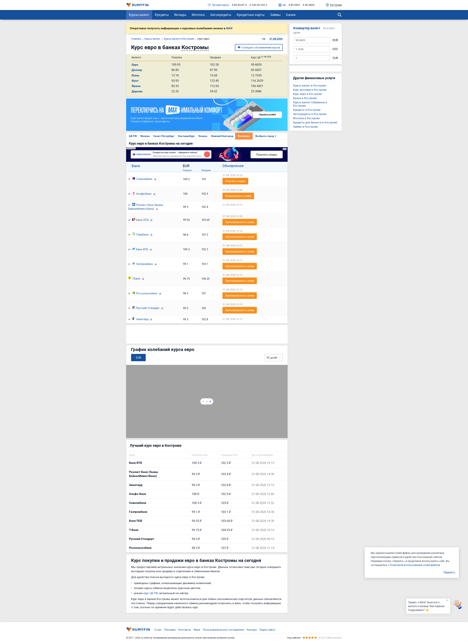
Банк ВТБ (142, 249)
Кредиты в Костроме (306, 109)
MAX (229, 28)
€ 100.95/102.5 (258, 5)
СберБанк (142, 234)
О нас (158, 629)
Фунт (135, 80)
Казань (203, 136)
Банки (290, 14)
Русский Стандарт (147, 308)
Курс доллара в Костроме (310, 89)
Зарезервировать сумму (239, 222)
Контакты (184, 629)
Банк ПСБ (142, 220)
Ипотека (198, 14)
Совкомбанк (144, 179)
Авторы (252, 629)
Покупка (187, 170)
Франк (136, 86)
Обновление (233, 166)
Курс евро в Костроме (307, 93)
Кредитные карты (251, 14)
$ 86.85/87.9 (239, 5)
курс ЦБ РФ (150, 593)
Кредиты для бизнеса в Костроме (315, 122)
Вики (197, 629)
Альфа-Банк (144, 193)
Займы (275, 14)
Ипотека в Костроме (306, 118)
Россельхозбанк (146, 293)
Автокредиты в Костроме (310, 114)
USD (335, 49)
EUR (335, 58)
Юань (135, 75)
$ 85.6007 (294, 5)
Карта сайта (267, 629)
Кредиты (162, 14)
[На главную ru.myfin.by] (138, 630)
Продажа (206, 170)
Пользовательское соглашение (223, 629)
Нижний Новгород (222, 136)
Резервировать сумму (238, 196)
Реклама (170, 629)
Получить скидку (235, 181)
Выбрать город (266, 136)
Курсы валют (139, 14)
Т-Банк (136, 278)
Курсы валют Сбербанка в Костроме (310, 104)
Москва (145, 136)
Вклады (180, 14)
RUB (335, 40)
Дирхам (137, 91)
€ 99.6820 (308, 5)
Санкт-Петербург (163, 136)
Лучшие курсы (220, 5)
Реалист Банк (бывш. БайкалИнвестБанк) (146, 206)
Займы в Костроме (305, 126)
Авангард (142, 319)
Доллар (137, 70)
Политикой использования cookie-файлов (415, 565)
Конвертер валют (306, 28)
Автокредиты (220, 14)
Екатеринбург (186, 136)
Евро (135, 64)
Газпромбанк (144, 264)
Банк (136, 166)
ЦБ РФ (133, 136)
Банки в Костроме (305, 98)
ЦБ (284, 5)
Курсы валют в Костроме (309, 85)
